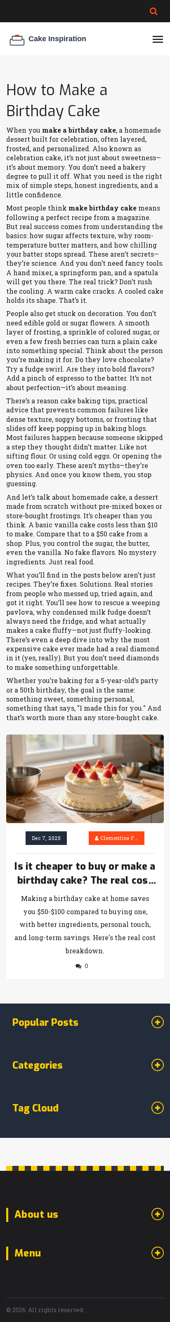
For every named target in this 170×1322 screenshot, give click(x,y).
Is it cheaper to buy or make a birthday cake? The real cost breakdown (84, 874)
